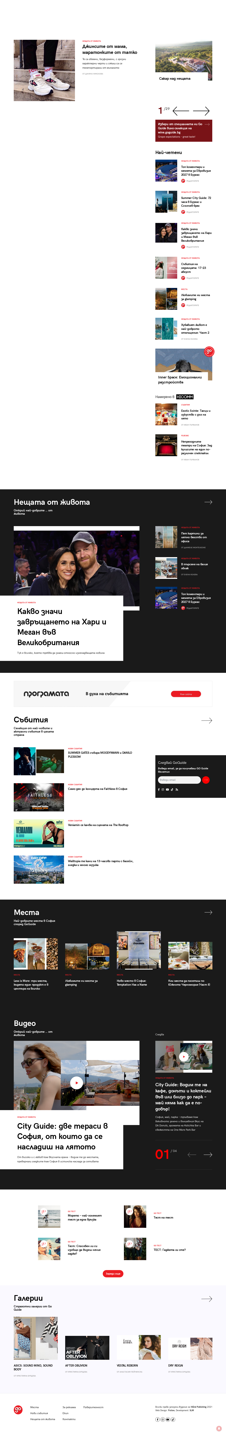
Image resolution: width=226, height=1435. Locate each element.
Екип (65, 1413)
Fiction (171, 1410)
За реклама (69, 1407)
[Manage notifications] (219, 1428)
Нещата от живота (42, 1419)
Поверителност (93, 1407)
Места (34, 1407)
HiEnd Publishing (198, 1407)
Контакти (69, 1419)
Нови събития (39, 1413)
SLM (192, 1410)
